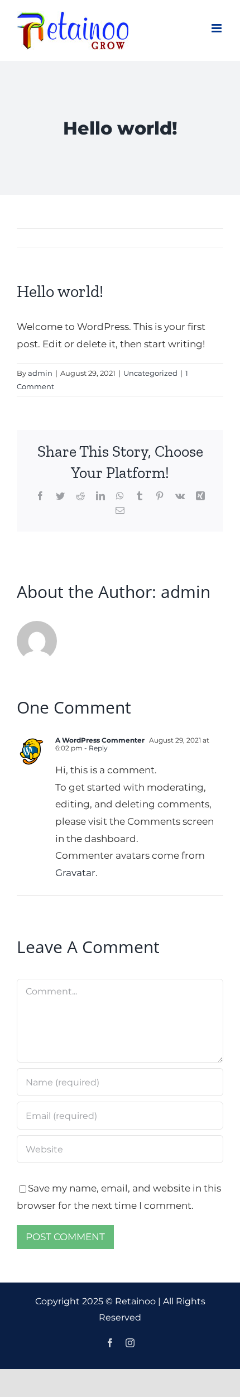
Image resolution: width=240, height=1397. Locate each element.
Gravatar (75, 872)
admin (40, 373)
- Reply (95, 748)
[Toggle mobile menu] (217, 28)
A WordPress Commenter (100, 740)
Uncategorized (150, 373)
